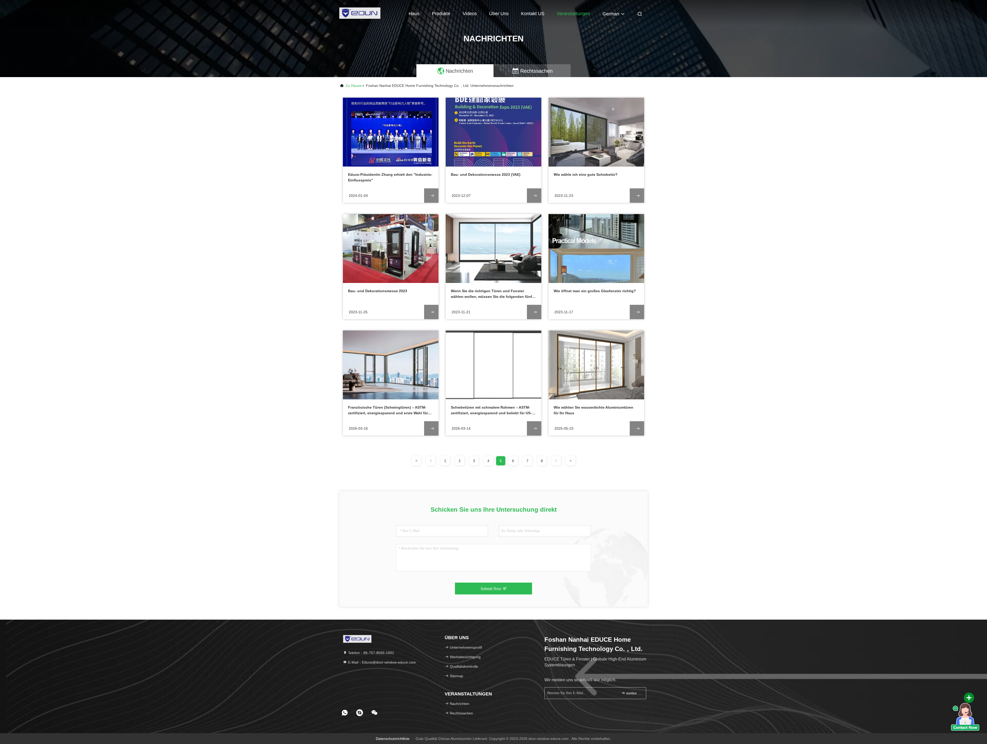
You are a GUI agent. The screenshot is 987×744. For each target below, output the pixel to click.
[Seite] (416, 460)
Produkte (441, 13)
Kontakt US (532, 13)
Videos (470, 13)
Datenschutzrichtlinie (392, 739)
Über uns (499, 13)
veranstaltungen (573, 13)
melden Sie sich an (633, 693)
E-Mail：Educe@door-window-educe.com (381, 662)
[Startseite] (359, 13)
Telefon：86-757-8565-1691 (370, 653)
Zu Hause (354, 86)
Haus (414, 13)
